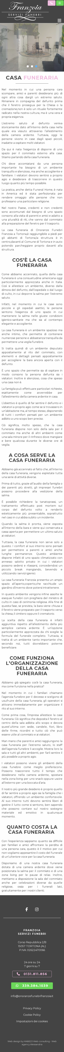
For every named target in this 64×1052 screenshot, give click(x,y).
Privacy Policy (32, 1008)
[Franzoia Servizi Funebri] (27, 11)
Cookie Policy (32, 1014)
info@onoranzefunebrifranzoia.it (32, 996)
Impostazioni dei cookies (32, 1021)
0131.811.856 (33, 974)
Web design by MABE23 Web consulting (29, 1041)
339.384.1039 (33, 986)
